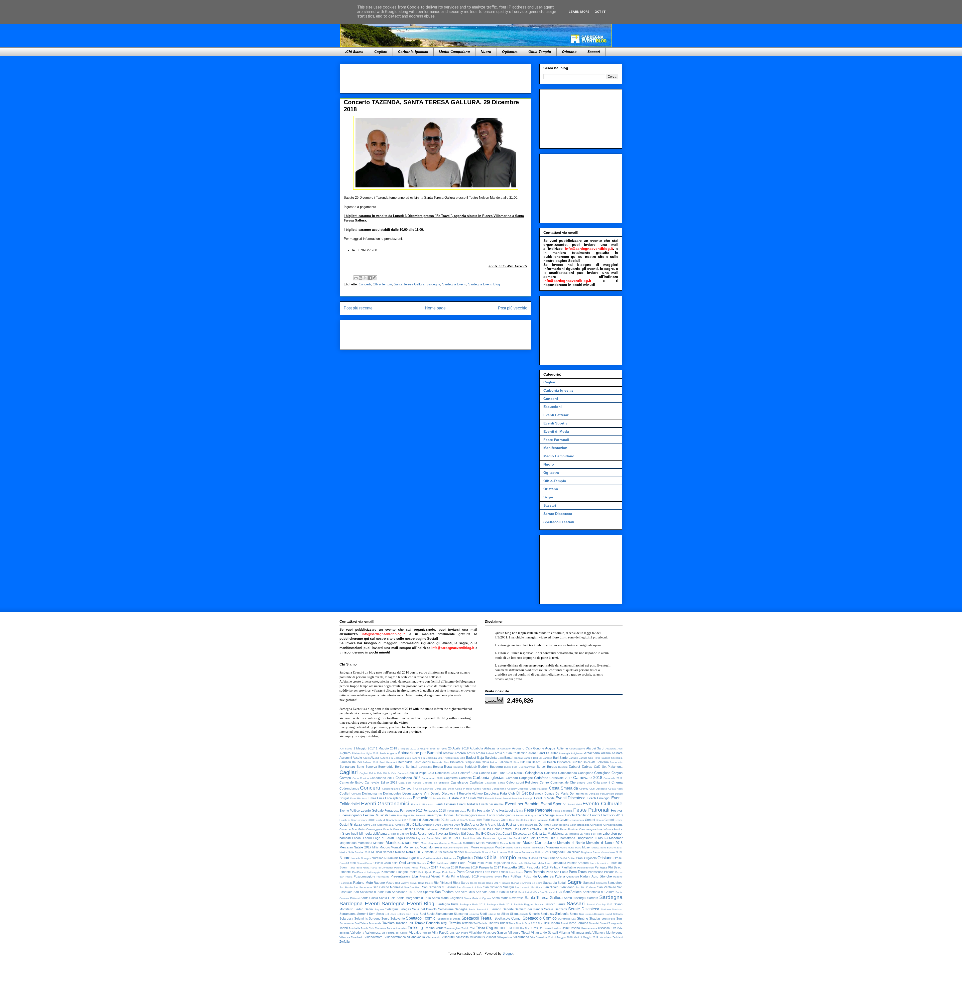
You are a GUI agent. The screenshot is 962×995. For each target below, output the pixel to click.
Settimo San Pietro (408, 914)
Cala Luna (498, 773)
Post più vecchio (512, 308)
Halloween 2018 (473, 829)
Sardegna (433, 284)
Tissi (546, 923)
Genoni (590, 819)
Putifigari (517, 876)
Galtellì (554, 819)
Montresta (435, 847)
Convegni (407, 788)
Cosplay (512, 788)
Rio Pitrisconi (443, 882)
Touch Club (367, 928)
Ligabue (501, 838)
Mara (416, 842)
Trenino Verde (434, 928)
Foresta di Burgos (526, 815)
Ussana (574, 928)
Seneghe (461, 909)
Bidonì (494, 762)
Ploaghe (402, 871)
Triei (472, 928)
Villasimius (477, 937)
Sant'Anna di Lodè (551, 892)
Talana (364, 923)
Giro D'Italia (414, 824)
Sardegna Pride (447, 904)
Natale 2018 (433, 852)
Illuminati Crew (576, 829)
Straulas (594, 918)
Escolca (407, 798)
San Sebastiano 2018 (400, 892)
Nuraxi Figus (407, 858)
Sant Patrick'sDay (528, 892)
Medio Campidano (454, 52)
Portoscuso (595, 871)
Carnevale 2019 (613, 778)
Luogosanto (584, 838)
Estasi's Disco (440, 798)
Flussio (482, 815)
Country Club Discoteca (593, 788)
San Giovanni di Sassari (439, 887)
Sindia (545, 913)
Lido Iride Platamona (482, 838)
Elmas (372, 798)
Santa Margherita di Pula (414, 898)
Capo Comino (360, 778)
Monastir (397, 847)
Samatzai (601, 882)
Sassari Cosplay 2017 (599, 904)
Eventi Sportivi (555, 423)
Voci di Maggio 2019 (586, 937)
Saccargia (550, 882)
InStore (344, 833)
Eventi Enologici (598, 798)
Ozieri (431, 863)
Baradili (528, 757)
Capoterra (451, 778)
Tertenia (467, 923)
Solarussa (346, 918)
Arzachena (592, 753)
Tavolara (388, 923)
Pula (506, 876)
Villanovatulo (416, 937)
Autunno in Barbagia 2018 (395, 757)
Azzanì (449, 757)
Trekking (415, 928)
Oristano (569, 52)
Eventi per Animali (491, 804)
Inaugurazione (594, 829)
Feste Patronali (556, 440)
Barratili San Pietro (589, 757)
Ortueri (361, 863)
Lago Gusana (405, 838)
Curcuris (356, 793)
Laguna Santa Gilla (428, 838)
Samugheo (615, 882)
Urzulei (547, 928)
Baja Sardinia (487, 757)
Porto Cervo (465, 872)
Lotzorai (542, 838)
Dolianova (536, 793)
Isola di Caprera (400, 833)
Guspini (419, 829)
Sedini (369, 909)
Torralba (582, 923)
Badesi (471, 757)
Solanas (618, 914)
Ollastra (533, 858)
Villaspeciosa (504, 937)
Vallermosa (373, 932)
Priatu (446, 876)
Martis (480, 842)
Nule (612, 852)
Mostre (500, 847)
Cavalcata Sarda (495, 782)
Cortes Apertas (482, 788)
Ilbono (563, 829)
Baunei (357, 762)
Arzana (606, 753)
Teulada (483, 923)
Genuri (600, 820)
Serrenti (362, 913)
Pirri (354, 872)
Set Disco (390, 914)
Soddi (609, 914)
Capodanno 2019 (432, 778)
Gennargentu (576, 820)
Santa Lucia (387, 898)
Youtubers (606, 937)
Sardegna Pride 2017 (472, 904)
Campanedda (567, 773)
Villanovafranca (395, 937)
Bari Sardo (560, 757)
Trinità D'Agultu (487, 928)
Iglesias (553, 829)
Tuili (502, 928)
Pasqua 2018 (448, 867)
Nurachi (355, 858)
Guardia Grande (392, 829)
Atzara (374, 757)
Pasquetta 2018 (513, 867)
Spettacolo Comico (540, 918)
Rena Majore (425, 882)
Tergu (444, 923)
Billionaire (505, 762)
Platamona (388, 871)
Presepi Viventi (429, 876)
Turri (516, 928)
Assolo (357, 757)
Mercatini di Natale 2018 (604, 843)
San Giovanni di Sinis (469, 887)
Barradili (573, 757)
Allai (354, 753)
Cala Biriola (383, 773)
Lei (456, 838)
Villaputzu (448, 937)
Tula (509, 928)
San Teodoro (444, 892)
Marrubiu (469, 842)
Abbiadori (505, 748)
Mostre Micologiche (534, 847)
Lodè (524, 838)
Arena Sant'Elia (539, 753)
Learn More (579, 12)
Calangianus (534, 773)
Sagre (548, 497)
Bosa (448, 766)
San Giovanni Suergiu (498, 887)
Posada (609, 871)
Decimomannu (372, 793)
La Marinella (572, 833)
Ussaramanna (589, 928)
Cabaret (574, 766)
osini (395, 862)
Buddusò (470, 766)
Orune (369, 863)
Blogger (508, 953)
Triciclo (465, 928)
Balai (501, 757)
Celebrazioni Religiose (522, 782)
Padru (462, 862)
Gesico (619, 820)
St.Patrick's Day (567, 918)
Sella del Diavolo (424, 909)
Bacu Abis (459, 757)
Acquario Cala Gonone (528, 748)
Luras (599, 838)
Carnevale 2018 (587, 778)
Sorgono (375, 918)
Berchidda (405, 762)
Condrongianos (391, 788)
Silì (499, 914)
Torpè (572, 923)
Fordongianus (505, 815)
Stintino (582, 918)
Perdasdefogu (585, 867)
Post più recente (358, 308)
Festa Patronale (538, 810)
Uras (534, 928)
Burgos (552, 766)
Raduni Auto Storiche (596, 876)
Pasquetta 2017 (490, 867)
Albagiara (611, 748)
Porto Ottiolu (499, 871)
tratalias (402, 928)
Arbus (471, 753)
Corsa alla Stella (444, 788)
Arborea (460, 753)
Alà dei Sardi (595, 748)
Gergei (609, 819)
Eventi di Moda (556, 431)
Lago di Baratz (383, 838)
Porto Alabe (449, 872)
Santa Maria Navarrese (508, 898)
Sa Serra (537, 882)
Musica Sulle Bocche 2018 (355, 852)
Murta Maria (574, 847)
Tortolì (343, 928)
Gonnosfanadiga (579, 824)
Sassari (593, 52)
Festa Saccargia (562, 810)
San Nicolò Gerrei (585, 887)
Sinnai (574, 913)
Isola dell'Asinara (377, 833)
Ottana (411, 862)
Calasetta (550, 773)
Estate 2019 (476, 798)
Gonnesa (545, 824)
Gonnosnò (596, 824)
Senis (472, 909)
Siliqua (515, 913)
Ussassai (604, 928)
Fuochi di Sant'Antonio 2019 (465, 820)
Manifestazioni (555, 448)
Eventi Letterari (556, 415)
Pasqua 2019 (468, 867)
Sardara (592, 898)
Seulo (431, 913)
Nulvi (619, 852)
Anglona (392, 753)
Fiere (400, 815)
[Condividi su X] (365, 277)
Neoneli (459, 852)
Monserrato (411, 847)
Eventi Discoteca (570, 798)
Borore (399, 766)
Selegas (405, 909)
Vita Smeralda (538, 937)
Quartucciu (572, 876)
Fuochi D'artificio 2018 (606, 815)
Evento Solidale (371, 810)
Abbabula (476, 748)
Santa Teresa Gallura (409, 284)
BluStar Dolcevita (583, 762)
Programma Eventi (491, 876)
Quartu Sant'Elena (551, 876)
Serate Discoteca (557, 514)
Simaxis (534, 913)
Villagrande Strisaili (544, 932)
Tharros (493, 923)
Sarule (560, 904)
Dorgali (344, 798)
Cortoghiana (499, 788)
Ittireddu (454, 833)
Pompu (437, 872)
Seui (423, 913)
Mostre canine (514, 847)
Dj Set (522, 793)
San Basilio (346, 887)
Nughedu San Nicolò (566, 852)
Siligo (505, 913)
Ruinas (515, 882)
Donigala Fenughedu (601, 793)
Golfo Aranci (470, 824)
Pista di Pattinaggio (368, 872)
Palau (471, 863)
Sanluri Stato (508, 892)
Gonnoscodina (560, 824)
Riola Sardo (461, 882)
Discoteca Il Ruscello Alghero (462, 793)
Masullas (515, 842)
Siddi (483, 913)
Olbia (478, 858)
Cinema (617, 782)
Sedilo (358, 909)
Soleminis (361, 918)
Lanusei (446, 838)
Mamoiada (365, 842)
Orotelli (343, 863)
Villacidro (475, 932)
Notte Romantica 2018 (528, 852)
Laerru (367, 838)
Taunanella (375, 923)
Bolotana (602, 762)
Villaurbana (521, 937)
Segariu (379, 909)
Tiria (540, 923)
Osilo (387, 862)
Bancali (518, 757)
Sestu (380, 913)
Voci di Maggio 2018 (560, 937)
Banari (508, 757)
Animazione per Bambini (420, 753)
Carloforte (541, 778)
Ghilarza (356, 824)
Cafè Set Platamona (608, 766)
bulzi (514, 766)
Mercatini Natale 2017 (355, 847)
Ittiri (463, 833)
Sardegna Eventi (454, 284)
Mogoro (385, 847)
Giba (373, 824)
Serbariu (606, 909)
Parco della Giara (359, 867)
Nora (468, 852)
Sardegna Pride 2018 (499, 904)
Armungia (564, 753)
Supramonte (346, 923)
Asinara (617, 753)
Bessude (437, 762)
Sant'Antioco (572, 892)
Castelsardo (459, 782)
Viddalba (415, 932)
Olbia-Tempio (539, 52)
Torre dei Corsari (598, 923)
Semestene (446, 909)
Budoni (483, 766)
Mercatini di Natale (571, 843)
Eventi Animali (503, 798)
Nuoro (486, 52)
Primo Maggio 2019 (465, 876)
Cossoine (523, 788)
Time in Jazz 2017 (526, 923)
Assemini (345, 757)
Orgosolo (590, 858)
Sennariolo (483, 909)
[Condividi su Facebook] (370, 277)
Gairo (504, 819)
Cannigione (602, 773)
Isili (361, 833)
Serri (372, 913)
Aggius (550, 748)
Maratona (444, 843)
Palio (480, 862)
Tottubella (354, 928)
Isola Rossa (418, 833)
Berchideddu (422, 762)
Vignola (426, 932)
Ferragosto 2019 (456, 810)
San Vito (482, 892)
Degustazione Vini (415, 793)
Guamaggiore (374, 829)
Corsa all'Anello (424, 788)
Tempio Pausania (427, 923)
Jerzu (470, 833)
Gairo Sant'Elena (519, 820)
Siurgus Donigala (595, 914)
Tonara (555, 923)
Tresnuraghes (452, 928)
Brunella (458, 766)
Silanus (492, 914)
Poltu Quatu (425, 872)
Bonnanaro (347, 766)
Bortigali (411, 766)
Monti (423, 847)
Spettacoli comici (421, 918)
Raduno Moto (363, 883)
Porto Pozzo (516, 872)
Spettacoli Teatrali (558, 522)
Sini (552, 914)
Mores (475, 847)
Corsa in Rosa (463, 788)
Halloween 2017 (449, 829)
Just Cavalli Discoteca (511, 833)
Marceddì (456, 843)
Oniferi (571, 858)
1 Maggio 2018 (386, 748)
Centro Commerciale (554, 782)
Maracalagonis (429, 843)
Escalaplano (393, 798)
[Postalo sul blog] (360, 277)
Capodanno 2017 (382, 778)
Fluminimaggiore (465, 815)
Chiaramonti (601, 782)
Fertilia (471, 810)
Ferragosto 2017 (411, 810)
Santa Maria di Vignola (477, 898)
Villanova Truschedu (351, 937)
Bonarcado (616, 762)
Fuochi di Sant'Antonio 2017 (391, 820)
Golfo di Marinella (528, 824)
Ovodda (421, 863)
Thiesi (504, 923)
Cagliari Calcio (367, 773)
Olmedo (553, 858)
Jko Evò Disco (485, 833)
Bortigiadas (425, 766)
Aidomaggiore (577, 748)
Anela (383, 753)
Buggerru (496, 766)
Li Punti (463, 838)
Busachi (562, 766)
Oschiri (378, 862)
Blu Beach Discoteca (556, 762)
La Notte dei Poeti (591, 833)
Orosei (618, 858)
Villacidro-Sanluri (495, 932)
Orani (579, 858)
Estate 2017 (458, 798)
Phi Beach (615, 867)
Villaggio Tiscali (519, 932)
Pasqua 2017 (429, 867)
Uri (541, 928)
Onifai (563, 858)
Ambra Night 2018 (368, 753)
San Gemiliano (412, 887)
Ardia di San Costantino (511, 753)
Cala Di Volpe (417, 773)
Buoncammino (527, 766)
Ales (620, 748)
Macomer (616, 838)
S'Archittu (525, 882)
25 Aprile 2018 (458, 748)
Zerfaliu (344, 941)
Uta (614, 928)
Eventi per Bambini (522, 804)
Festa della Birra (511, 810)
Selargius (391, 909)
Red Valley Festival (406, 882)
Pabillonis (442, 863)
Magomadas (347, 842)
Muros (563, 847)
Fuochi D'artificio (577, 815)
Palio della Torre (541, 863)
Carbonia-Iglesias (413, 52)
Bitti (522, 762)
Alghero (344, 753)
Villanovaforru (374, 937)
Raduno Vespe (384, 882)
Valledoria (357, 932)
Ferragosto (392, 810)
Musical (376, 852)
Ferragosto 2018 (434, 810)
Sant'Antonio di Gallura (599, 892)
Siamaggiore (444, 913)
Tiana (512, 923)
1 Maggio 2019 (407, 748)
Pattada (555, 867)
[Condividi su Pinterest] (374, 277)
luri (606, 838)
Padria (452, 862)
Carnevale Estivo (351, 782)
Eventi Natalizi (467, 804)
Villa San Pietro (459, 932)
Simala (524, 914)
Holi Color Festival (499, 829)
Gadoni (495, 820)
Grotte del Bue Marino (352, 829)
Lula (552, 838)
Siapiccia (474, 914)
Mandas (378, 842)
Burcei (541, 766)
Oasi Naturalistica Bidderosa (439, 858)
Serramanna (347, 913)
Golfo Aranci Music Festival (498, 824)
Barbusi (537, 757)
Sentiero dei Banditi (529, 909)
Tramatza (380, 928)
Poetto (413, 871)
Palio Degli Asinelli (498, 862)
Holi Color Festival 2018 (530, 829)
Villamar (564, 932)
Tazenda (401, 923)
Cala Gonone (480, 773)
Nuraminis (391, 858)
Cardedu (512, 778)
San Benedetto (363, 887)
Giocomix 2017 (385, 824)
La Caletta (535, 833)
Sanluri (493, 892)
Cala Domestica (439, 773)
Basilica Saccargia (612, 757)
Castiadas (477, 782)
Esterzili (489, 798)
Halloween (432, 829)
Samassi (589, 882)
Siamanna (461, 913)
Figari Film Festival (414, 815)
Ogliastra (510, 52)
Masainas (492, 842)
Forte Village (546, 815)
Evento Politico (349, 810)
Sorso (385, 918)
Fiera (392, 815)
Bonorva (371, 766)
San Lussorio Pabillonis (528, 887)
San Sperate (425, 892)
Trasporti (392, 928)
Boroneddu (386, 766)
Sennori (496, 909)
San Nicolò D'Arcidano (559, 887)
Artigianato (577, 753)
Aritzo (554, 753)
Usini (565, 928)
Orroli (352, 862)
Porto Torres (578, 872)
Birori (516, 762)
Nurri (419, 858)
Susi (356, 923)
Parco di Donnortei (382, 867)
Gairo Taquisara (539, 820)
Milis (375, 847)
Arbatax (448, 753)
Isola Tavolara (437, 833)
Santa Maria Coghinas (447, 898)
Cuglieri (344, 793)
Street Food (609, 918)
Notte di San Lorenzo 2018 (498, 852)
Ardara (480, 753)
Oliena (522, 858)
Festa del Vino (487, 810)
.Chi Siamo (354, 52)
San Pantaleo (606, 887)
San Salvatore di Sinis (368, 892)
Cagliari (380, 52)
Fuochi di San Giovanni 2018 (356, 820)
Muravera (552, 847)
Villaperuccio (433, 937)
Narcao (400, 852)
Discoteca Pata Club (499, 793)
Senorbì (508, 909)
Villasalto (462, 937)
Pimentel (345, 871)
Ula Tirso (525, 928)
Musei (586, 847)
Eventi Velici (575, 804)
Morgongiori (487, 847)
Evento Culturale (602, 803)
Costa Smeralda (563, 788)
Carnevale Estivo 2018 (381, 782)
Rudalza (505, 882)
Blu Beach (533, 762)
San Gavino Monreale (388, 887)
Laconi (357, 838)
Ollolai (543, 858)
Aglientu (562, 748)
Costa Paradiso (539, 788)
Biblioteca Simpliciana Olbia (469, 762)
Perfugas (601, 867)
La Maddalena (553, 833)
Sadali (562, 882)
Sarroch (550, 904)
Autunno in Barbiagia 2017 (428, 757)
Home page (435, 308)
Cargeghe (526, 778)
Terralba (455, 923)
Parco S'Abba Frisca (406, 867)
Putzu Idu (530, 876)
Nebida (448, 852)
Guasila (408, 829)
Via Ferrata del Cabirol (395, 932)
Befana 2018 (370, 762)
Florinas (447, 815)
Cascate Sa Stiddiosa (436, 782)
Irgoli (354, 833)
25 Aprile (442, 748)
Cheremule (577, 782)
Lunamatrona (566, 838)
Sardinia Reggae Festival (528, 904)
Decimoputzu (392, 793)
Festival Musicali (375, 815)
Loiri (533, 838)
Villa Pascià (440, 932)
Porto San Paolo (557, 871)
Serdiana (617, 909)
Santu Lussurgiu (575, 898)
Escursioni (552, 407)
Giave (366, 824)
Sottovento (397, 918)
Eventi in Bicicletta (421, 804)
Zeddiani (618, 937)
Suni (619, 918)
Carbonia (465, 778)
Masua (504, 843)
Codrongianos (349, 788)
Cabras (587, 766)
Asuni (366, 757)
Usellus (556, 928)
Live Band (514, 838)
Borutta (438, 766)
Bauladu (345, 762)
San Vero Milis (465, 892)
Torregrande (616, 923)
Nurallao (378, 858)
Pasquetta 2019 (538, 867)
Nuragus (366, 858)
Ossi (402, 863)
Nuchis (546, 852)
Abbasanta (491, 748)
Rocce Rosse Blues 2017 (485, 882)
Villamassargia (581, 932)
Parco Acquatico (599, 863)
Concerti (365, 284)
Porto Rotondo (534, 872)
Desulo (435, 793)
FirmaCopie (434, 815)
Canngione (585, 773)
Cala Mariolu (515, 773)
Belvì (382, 762)
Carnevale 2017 (560, 778)
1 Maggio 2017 (364, 748)
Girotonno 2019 (451, 824)
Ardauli (490, 753)
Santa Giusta (369, 898)
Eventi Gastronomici (385, 803)
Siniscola (561, 914)
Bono (360, 766)
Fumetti (560, 815)
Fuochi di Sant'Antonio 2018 (428, 819)
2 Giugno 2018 (426, 748)
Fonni (491, 815)
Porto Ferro (482, 871)
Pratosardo (383, 876)
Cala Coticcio (399, 773)
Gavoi (564, 819)
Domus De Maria (556, 793)
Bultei (507, 766)
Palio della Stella (521, 863)
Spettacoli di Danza (448, 918)
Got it (600, 12)
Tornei (564, 923)
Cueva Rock (615, 788)
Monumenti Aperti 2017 (456, 847)
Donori (619, 793)
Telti (411, 923)
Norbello (476, 852)
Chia (589, 782)
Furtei (487, 819)
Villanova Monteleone (607, 932)
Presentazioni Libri (404, 876)
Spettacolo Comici (508, 918)
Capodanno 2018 (408, 778)
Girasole (400, 824)
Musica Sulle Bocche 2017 (607, 847)
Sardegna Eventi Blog (484, 284)
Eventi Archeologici (522, 798)
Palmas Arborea (578, 862)
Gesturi (344, 824)
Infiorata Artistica (613, 829)
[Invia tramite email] (355, 277)
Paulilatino (568, 867)
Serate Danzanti (555, 909)
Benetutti (391, 762)
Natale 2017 (414, 852)
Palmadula (558, 862)
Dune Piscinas (358, 798)
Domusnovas (579, 793)
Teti (475, 923)
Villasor (491, 937)
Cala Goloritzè (460, 773)
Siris (581, 914)
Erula (380, 798)
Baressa (547, 757)
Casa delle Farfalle (410, 782)
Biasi (446, 762)
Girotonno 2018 (431, 824)
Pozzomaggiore (364, 876)
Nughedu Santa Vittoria (595, 852)
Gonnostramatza (613, 824)
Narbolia (388, 852)
